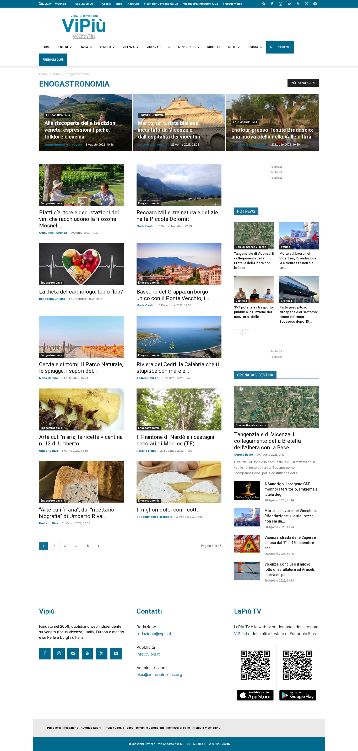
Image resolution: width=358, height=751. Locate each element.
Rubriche (214, 47)
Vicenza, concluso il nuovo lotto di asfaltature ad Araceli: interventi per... (289, 569)
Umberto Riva (48, 450)
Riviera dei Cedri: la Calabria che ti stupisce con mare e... (178, 367)
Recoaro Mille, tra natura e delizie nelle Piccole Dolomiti (177, 215)
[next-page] (98, 546)
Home (47, 47)
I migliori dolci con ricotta (168, 510)
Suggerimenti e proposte (63, 144)
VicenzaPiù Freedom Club (200, 4)
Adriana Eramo (146, 450)
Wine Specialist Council (249, 144)
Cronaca (286, 300)
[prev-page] (237, 332)
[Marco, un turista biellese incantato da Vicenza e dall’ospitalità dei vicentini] (179, 122)
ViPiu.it (240, 633)
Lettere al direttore (152, 144)
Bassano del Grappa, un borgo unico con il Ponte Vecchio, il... (174, 295)
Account (133, 4)
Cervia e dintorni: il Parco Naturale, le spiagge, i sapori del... (81, 367)
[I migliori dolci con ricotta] (179, 482)
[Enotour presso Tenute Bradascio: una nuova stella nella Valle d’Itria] (272, 122)
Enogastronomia (58, 115)
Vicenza (129, 47)
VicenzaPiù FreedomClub (161, 4)
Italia (84, 47)
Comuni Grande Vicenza (251, 247)
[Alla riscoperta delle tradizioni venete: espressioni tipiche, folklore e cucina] (85, 122)
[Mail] (289, 3)
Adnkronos (187, 47)
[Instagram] (280, 3)
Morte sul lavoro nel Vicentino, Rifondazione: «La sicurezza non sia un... (290, 516)
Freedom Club (53, 59)
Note (232, 47)
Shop (119, 4)
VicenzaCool (156, 47)
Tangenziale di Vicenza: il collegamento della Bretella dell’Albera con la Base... (267, 441)
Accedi (106, 4)
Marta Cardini (146, 226)
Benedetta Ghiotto (52, 299)
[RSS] (298, 3)
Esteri (63, 47)
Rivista (253, 47)
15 (87, 546)
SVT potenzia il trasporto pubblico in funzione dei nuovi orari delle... (253, 312)
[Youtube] (315, 3)
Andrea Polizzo (147, 378)
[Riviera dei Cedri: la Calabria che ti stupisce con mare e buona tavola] (179, 337)
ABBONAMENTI (280, 47)
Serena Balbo (243, 454)
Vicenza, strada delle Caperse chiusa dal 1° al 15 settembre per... (290, 542)
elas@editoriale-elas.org (159, 674)
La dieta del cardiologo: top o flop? (81, 292)
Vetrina (285, 247)
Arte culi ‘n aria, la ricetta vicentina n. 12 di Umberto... (81, 440)
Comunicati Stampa (53, 233)
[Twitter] (306, 3)
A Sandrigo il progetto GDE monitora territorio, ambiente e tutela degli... (290, 489)
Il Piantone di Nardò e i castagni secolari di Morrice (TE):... (175, 440)
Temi (56, 74)
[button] (264, 4)
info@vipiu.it (148, 654)
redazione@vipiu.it (154, 633)
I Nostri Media (232, 4)
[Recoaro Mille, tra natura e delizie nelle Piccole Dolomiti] (179, 185)
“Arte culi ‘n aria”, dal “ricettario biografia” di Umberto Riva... (76, 513)
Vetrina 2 (241, 300)
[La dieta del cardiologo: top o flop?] (81, 264)
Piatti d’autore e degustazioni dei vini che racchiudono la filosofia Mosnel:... (79, 219)
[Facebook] (272, 3)
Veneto (105, 47)
